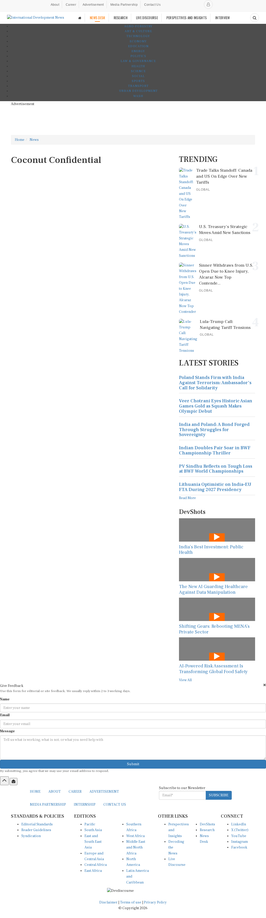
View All (185, 680)
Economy (138, 41)
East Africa (93, 870)
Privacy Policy (155, 902)
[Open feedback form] (13, 781)
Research (207, 830)
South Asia (93, 830)
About (55, 4)
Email (5, 715)
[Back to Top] (4, 780)
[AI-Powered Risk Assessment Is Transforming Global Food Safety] (217, 649)
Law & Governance (138, 61)
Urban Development (138, 91)
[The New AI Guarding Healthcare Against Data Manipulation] (217, 569)
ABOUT (54, 791)
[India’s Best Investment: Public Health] (217, 530)
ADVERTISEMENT (104, 791)
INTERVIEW (222, 17)
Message (7, 731)
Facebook (239, 847)
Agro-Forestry (138, 26)
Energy (138, 51)
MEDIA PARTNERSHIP (48, 804)
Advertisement (93, 4)
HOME (35, 791)
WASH (138, 96)
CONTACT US (114, 804)
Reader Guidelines (36, 830)
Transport (138, 86)
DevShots (207, 824)
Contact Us (152, 4)
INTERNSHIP (85, 804)
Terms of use (131, 902)
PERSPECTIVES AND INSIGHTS (187, 17)
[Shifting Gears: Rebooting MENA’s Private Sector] (217, 609)
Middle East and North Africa (135, 847)
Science (138, 71)
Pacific (89, 824)
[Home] (79, 17)
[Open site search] (254, 17)
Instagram (239, 841)
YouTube (238, 836)
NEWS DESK (97, 17)
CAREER (75, 791)
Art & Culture (138, 31)
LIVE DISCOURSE (147, 17)
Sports (138, 81)
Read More (187, 498)
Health (138, 66)
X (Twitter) (239, 830)
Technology (138, 36)
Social (138, 76)
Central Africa (95, 864)
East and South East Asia (93, 842)
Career (71, 4)
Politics (138, 56)
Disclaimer (108, 902)
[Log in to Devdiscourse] (208, 4)
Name (5, 699)
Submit (133, 764)
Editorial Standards (37, 824)
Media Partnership (124, 4)
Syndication (31, 836)
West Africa (135, 836)
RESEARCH (121, 17)
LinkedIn (238, 824)
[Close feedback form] (264, 685)
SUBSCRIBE (218, 795)
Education (138, 46)
